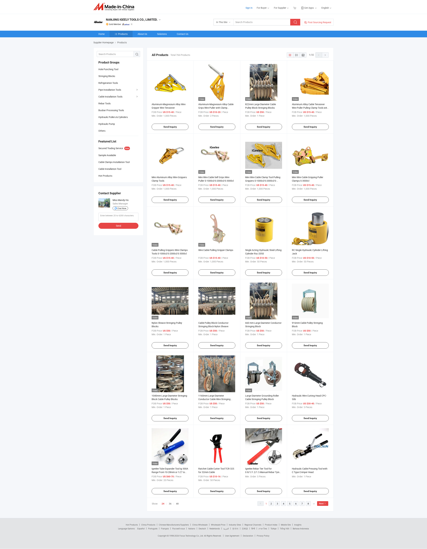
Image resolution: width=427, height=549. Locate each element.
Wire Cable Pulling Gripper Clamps (215, 250)
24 (163, 503)
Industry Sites (235, 524)
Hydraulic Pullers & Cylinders (113, 117)
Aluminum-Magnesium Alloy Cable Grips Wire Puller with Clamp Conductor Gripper (216, 108)
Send (118, 225)
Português (152, 528)
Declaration (248, 535)
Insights (297, 524)
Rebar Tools (104, 103)
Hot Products (132, 524)
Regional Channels (253, 524)
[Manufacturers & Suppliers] (114, 6)
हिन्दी (253, 528)
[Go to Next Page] (325, 54)
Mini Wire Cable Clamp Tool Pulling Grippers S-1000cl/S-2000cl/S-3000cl (262, 181)
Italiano (191, 528)
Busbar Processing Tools (111, 110)
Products (123, 33)
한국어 (235, 528)
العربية (226, 528)
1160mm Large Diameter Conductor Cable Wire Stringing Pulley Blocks (214, 399)
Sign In (249, 7)
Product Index (271, 524)
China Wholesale (199, 524)
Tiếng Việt (284, 528)
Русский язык (178, 528)
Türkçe (273, 528)
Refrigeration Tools (108, 82)
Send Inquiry (170, 126)
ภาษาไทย (263, 528)
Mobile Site (286, 524)
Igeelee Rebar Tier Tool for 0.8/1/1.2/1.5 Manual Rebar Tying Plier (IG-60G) (263, 472)
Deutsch (202, 528)
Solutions (162, 33)
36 (170, 503)
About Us (142, 33)
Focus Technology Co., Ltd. (191, 535)
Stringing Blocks (106, 76)
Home (101, 33)
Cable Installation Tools (110, 96)
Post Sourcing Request (319, 22)
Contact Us (182, 33)
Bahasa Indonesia (301, 528)
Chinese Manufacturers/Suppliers (174, 524)
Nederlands (214, 528)
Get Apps (309, 7)
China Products (148, 524)
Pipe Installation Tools (109, 89)
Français (165, 528)
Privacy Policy (263, 535)
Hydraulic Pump (106, 123)
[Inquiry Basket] (295, 7)
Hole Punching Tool (108, 69)
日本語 (245, 528)
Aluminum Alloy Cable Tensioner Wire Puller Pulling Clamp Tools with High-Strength (310, 108)
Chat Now (121, 208)
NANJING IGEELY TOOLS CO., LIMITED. (132, 19)
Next (321, 503)
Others (101, 130)
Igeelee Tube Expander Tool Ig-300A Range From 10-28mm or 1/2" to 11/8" (170, 472)
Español (141, 528)
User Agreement (232, 535)
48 (177, 503)
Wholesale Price (218, 524)
